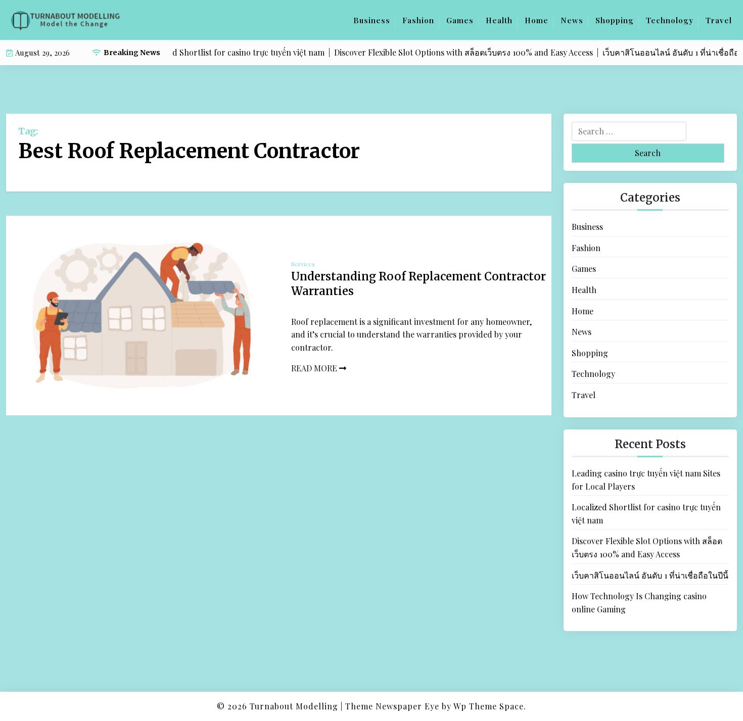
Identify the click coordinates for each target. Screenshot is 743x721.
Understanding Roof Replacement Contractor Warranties (418, 283)
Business (371, 20)
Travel (719, 20)
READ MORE (315, 368)
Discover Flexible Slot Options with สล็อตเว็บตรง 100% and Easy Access (647, 547)
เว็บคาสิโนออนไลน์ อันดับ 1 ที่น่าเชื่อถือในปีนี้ (650, 574)
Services (303, 264)
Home (536, 20)
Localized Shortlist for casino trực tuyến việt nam (646, 513)
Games (460, 20)
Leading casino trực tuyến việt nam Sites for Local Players (646, 480)
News (572, 20)
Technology (669, 20)
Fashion (418, 20)
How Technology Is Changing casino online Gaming (639, 602)
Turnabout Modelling (294, 706)
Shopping (614, 20)
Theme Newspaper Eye (392, 706)
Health (499, 20)
